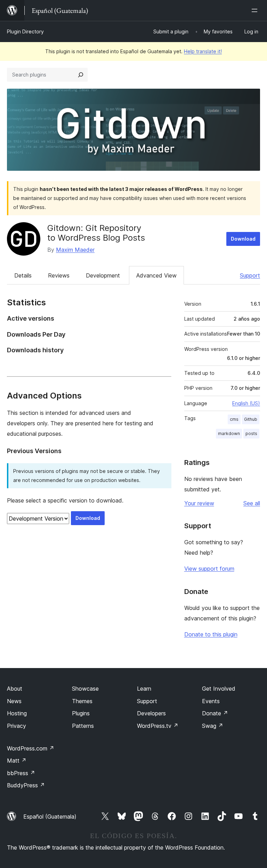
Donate (215, 713)
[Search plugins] (81, 75)
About (14, 688)
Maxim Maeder (75, 249)
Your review (199, 503)
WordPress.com (30, 748)
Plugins (81, 713)
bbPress (21, 773)
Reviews (59, 275)
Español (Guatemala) (49, 816)
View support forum (209, 568)
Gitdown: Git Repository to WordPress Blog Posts (96, 233)
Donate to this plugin (210, 634)
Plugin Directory (25, 31)
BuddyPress (26, 785)
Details (23, 275)
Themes (82, 701)
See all (251, 503)
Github (250, 419)
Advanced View (156, 275)
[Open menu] (256, 10)
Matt (16, 760)
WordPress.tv (157, 725)
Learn (144, 688)
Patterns (83, 725)
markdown (229, 433)
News (14, 701)
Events (211, 701)
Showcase (85, 688)
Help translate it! (203, 51)
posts (251, 433)
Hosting (17, 713)
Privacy (16, 725)
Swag (212, 725)
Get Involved (218, 688)
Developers (151, 713)
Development (103, 275)
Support (250, 275)
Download (243, 239)
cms (234, 419)
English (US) (246, 403)
